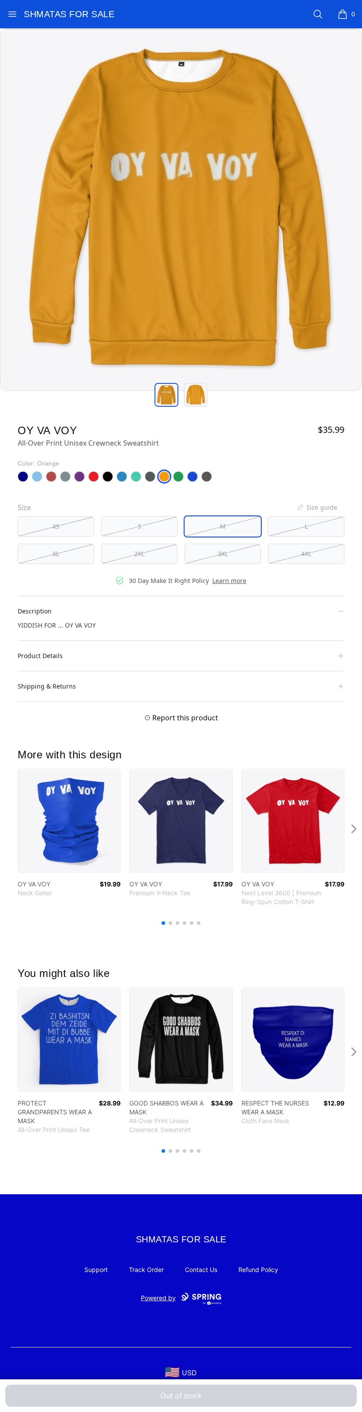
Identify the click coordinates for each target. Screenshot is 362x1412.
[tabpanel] (181, 210)
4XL (306, 553)
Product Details (40, 655)
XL (56, 553)
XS (56, 526)
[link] (69, 820)
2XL (139, 553)
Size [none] (24, 507)
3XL (223, 553)
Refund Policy (258, 1269)
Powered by (158, 1298)
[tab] (166, 395)
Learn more (229, 580)
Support (96, 1269)
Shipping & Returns (47, 686)
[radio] (56, 526)
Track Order (146, 1269)
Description (35, 611)
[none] (316, 507)
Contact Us (201, 1269)
